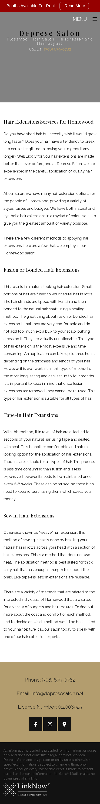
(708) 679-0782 (57, 49)
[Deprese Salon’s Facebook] (35, 725)
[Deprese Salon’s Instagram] (50, 725)
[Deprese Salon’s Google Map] (64, 725)
